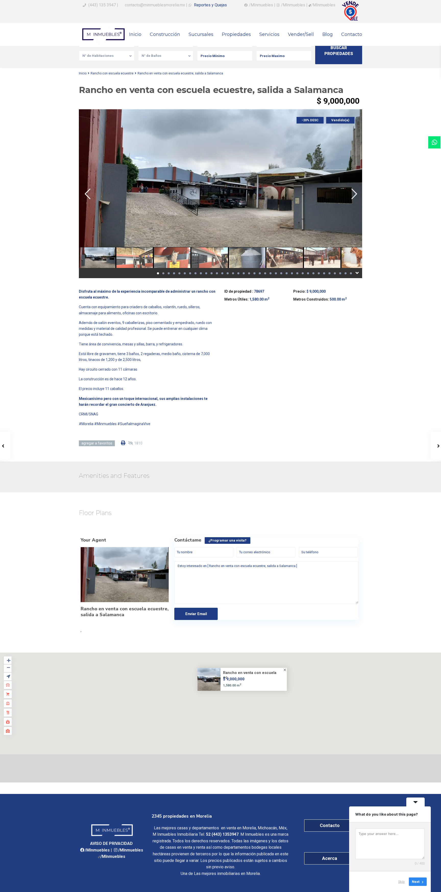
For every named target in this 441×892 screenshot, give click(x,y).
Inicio (135, 34)
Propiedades (236, 34)
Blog (327, 34)
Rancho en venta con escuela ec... (249, 675)
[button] (222, 697)
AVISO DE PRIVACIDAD (111, 843)
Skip (401, 882)
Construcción (165, 34)
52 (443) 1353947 (222, 834)
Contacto (351, 34)
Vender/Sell (301, 34)
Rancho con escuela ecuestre (112, 73)
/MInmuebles (97, 850)
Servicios (269, 34)
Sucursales (201, 34)
